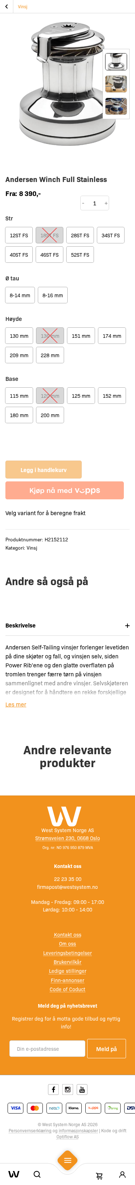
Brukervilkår (67, 961)
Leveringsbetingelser (67, 953)
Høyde (13, 318)
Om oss (67, 943)
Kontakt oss (67, 934)
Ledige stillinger (67, 970)
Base (11, 378)
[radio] (18, 235)
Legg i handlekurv (44, 469)
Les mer (15, 704)
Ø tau (12, 278)
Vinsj (22, 6)
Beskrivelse (20, 625)
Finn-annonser (67, 980)
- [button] (83, 203)
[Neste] (116, 136)
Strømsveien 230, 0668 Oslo (67, 838)
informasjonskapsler (78, 1130)
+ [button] (106, 203)
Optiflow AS (68, 1136)
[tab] (67, 625)
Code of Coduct (67, 989)
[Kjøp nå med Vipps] (64, 490)
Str (9, 218)
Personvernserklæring (30, 1130)
